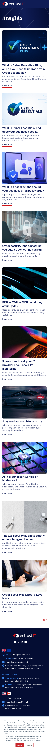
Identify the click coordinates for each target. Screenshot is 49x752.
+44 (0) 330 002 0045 (21, 655)
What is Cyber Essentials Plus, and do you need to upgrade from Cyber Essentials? (23, 69)
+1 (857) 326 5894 (13, 698)
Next (44, 620)
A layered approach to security (22, 421)
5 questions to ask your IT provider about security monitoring (18, 365)
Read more (7, 85)
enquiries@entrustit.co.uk (16, 662)
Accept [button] (19, 745)
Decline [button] (29, 745)
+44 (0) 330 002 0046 (23, 658)
